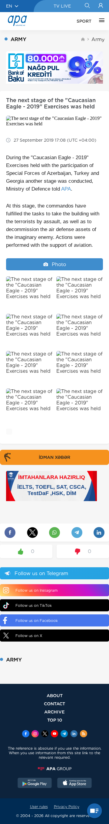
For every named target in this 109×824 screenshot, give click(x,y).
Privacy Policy (66, 806)
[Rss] (83, 734)
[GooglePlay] (35, 783)
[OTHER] (100, 21)
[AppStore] (74, 783)
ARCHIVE (54, 711)
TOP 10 (54, 720)
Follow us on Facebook (36, 620)
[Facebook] (25, 734)
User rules (39, 806)
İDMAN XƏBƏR (54, 457)
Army (97, 39)
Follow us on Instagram (36, 590)
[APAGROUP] (54, 768)
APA (66, 189)
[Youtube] (54, 734)
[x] (44, 734)
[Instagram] (35, 734)
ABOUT (55, 695)
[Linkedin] (74, 734)
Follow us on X (28, 635)
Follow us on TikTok (33, 605)
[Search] (87, 6)
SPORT (84, 21)
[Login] (100, 6)
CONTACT (54, 703)
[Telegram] (64, 734)
